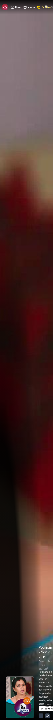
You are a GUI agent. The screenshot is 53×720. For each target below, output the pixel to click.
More (49, 704)
